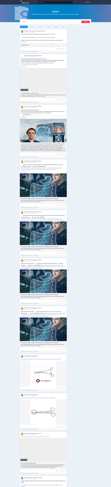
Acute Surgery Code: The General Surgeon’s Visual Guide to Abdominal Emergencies (43, 144)
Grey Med (26, 356)
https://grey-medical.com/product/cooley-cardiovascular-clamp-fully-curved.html (41, 359)
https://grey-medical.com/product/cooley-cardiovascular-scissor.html (38, 398)
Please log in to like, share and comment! (29, 51)
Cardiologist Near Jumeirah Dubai (30, 93)
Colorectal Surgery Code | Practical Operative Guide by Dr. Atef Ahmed (39, 198)
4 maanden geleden (28, 434)
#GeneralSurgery (60, 220)
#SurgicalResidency (38, 268)
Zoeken (86, 21)
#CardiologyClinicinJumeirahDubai (29, 64)
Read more (23, 42)
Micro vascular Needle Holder (28, 463)
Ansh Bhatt (27, 55)
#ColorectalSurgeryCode (50, 169)
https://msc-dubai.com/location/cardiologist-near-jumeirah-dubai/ (37, 63)
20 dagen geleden (27, 32)
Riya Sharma (27, 477)
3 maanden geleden (28, 357)
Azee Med (26, 433)
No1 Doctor (26, 106)
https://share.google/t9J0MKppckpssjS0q (46, 37)
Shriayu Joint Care (28, 31)
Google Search (25, 45)
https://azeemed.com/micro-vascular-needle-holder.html (35, 436)
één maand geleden (28, 56)
